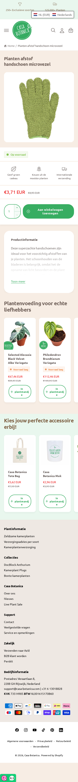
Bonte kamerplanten (17, 575)
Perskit (8, 661)
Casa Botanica (31, 755)
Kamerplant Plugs (15, 570)
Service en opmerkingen (19, 632)
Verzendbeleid (41, 746)
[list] (39, 9)
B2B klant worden (15, 656)
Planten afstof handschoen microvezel (40, 45)
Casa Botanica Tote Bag (17, 474)
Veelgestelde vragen (17, 627)
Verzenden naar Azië (17, 650)
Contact (9, 622)
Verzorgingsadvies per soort (21, 541)
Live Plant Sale (13, 604)
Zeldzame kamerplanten (19, 536)
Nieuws (8, 598)
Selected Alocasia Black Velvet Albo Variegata (19, 358)
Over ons (9, 593)
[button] (6, 30)
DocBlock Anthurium (17, 564)
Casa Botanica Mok (52, 474)
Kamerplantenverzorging (20, 547)
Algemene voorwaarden (20, 741)
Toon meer (18, 281)
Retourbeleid (63, 741)
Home (11, 45)
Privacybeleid (44, 741)
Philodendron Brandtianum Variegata (52, 358)
